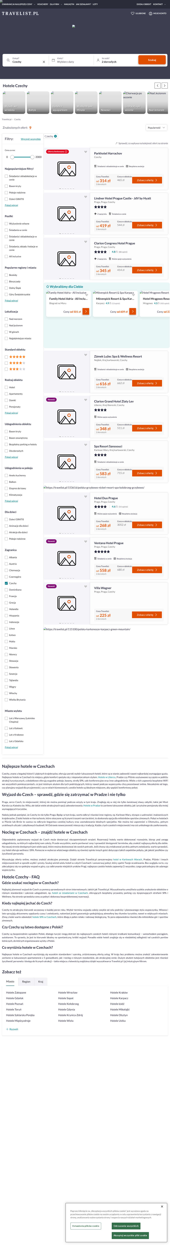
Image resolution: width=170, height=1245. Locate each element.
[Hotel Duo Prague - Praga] (66, 513)
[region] (66, 169)
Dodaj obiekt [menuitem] (144, 4)
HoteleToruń (13, 1009)
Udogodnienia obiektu (18, 424)
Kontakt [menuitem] (158, 4)
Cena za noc (10, 150)
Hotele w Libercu (106, 777)
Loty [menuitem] (95, 4)
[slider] (12, 157)
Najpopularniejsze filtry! (19, 168)
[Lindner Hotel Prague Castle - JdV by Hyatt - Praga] (66, 214)
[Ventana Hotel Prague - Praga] (66, 558)
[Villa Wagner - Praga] (66, 603)
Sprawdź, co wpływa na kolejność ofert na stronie (143, 143)
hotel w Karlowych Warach (127, 859)
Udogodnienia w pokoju (19, 468)
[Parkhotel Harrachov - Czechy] (66, 169)
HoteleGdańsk (14, 998)
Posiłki (9, 216)
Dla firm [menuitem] (54, 4)
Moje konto (159, 13)
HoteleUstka (118, 1020)
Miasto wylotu (13, 710)
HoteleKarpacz (119, 998)
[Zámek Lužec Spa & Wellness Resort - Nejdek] (66, 372)
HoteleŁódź (117, 1003)
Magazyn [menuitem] (69, 4)
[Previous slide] (47, 169)
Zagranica (11, 550)
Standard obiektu (15, 349)
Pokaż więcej (11, 205)
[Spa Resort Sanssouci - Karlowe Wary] (66, 462)
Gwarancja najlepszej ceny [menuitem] (17, 4)
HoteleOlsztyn (119, 1015)
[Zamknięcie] (162, 1206)
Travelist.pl (6, 119)
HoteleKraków (119, 992)
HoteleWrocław (67, 992)
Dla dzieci (10, 512)
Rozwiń (13, 1029)
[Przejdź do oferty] (86, 311)
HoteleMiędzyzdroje (18, 1020)
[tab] (60, 188)
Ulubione (141, 13)
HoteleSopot (66, 998)
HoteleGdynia (66, 1009)
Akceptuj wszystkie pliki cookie (130, 1235)
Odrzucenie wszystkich (126, 1226)
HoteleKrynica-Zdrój (70, 1015)
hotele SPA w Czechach (44, 917)
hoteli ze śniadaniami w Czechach (70, 892)
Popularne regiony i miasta (20, 267)
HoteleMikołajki (119, 1009)
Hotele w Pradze (91, 805)
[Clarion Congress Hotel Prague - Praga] (66, 259)
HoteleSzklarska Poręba (20, 1015)
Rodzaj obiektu (14, 380)
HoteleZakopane (16, 992)
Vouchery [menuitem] (42, 4)
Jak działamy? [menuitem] (83, 4)
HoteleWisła (66, 1020)
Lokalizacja (11, 311)
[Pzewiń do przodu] (158, 86)
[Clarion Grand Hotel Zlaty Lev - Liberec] (66, 417)
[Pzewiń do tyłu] (165, 86)
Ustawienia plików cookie (85, 1226)
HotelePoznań (14, 1003)
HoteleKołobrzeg (68, 1003)
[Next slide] (86, 169)
